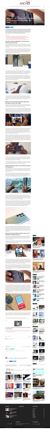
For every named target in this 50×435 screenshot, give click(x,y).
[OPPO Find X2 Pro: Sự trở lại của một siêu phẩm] (42, 307)
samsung (19, 358)
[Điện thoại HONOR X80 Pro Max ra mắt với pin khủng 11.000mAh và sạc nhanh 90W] (7, 409)
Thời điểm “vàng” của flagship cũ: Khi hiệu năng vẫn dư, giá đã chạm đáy (16, 36)
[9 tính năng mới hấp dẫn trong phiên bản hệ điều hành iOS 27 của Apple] (9, 386)
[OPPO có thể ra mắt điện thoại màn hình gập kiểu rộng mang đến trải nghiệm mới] (7, 416)
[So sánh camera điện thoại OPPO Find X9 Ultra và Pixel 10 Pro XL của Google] (18, 394)
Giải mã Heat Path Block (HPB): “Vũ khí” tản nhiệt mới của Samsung (25, 365)
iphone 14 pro (7, 358)
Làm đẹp (20, 6)
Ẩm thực (14, 6)
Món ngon (34, 417)
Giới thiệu (25, 427)
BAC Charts (38, 427)
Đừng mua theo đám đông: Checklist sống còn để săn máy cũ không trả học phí (17, 39)
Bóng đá (34, 415)
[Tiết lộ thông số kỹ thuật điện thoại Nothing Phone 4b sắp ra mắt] (34, 295)
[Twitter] (39, 424)
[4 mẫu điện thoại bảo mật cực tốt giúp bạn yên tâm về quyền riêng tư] (35, 330)
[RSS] (37, 424)
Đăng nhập (29, 336)
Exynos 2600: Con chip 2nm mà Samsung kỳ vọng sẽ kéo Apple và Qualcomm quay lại (17, 318)
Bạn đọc (39, 6)
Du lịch (17, 6)
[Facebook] (33, 424)
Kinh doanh (31, 6)
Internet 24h (34, 416)
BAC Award (41, 427)
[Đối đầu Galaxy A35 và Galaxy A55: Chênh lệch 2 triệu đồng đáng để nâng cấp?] (42, 321)
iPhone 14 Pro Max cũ (11, 358)
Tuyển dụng (32, 427)
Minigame (12, 369)
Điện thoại (10, 16)
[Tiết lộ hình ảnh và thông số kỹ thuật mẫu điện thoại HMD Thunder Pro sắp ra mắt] (27, 386)
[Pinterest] (35, 424)
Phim (33, 409)
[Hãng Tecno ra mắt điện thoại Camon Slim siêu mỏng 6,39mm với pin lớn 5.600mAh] (39, 369)
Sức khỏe (35, 6)
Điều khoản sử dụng (28, 427)
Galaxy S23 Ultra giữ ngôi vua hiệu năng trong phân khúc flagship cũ (15, 38)
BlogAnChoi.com (18, 423)
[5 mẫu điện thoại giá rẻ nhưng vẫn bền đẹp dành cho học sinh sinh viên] (42, 337)
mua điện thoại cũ (16, 358)
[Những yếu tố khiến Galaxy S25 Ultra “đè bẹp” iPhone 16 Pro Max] (35, 321)
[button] (44, 6)
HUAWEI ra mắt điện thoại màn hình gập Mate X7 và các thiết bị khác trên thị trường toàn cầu (11, 365)
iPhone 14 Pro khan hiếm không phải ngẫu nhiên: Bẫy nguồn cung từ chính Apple (17, 37)
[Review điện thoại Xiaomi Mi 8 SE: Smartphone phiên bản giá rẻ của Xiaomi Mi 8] (42, 330)
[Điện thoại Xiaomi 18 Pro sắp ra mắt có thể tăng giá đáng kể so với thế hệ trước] (34, 282)
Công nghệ (23, 6)
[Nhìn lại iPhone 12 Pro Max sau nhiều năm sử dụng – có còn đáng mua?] (35, 351)
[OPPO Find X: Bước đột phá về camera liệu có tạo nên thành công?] (35, 314)
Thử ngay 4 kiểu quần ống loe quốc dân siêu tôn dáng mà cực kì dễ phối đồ (16, 317)
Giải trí (11, 6)
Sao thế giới (34, 408)
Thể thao (27, 6)
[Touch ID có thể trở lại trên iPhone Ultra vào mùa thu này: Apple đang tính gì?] (9, 377)
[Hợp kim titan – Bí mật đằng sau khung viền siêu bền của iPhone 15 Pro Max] (35, 358)
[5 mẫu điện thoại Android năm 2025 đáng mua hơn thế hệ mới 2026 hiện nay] (34, 291)
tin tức (25, 358)
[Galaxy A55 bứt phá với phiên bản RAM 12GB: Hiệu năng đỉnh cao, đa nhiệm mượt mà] (42, 358)
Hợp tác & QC (35, 427)
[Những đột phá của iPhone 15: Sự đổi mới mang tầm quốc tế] (42, 351)
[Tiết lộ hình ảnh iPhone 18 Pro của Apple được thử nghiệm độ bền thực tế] (34, 278)
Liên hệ (44, 427)
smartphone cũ (22, 358)
